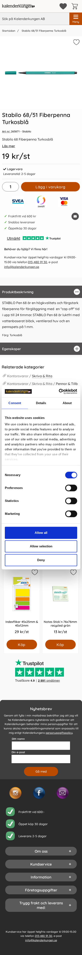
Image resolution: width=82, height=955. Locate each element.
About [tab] (67, 403)
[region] (41, 292)
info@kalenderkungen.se (21, 267)
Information (41, 877)
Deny (41, 560)
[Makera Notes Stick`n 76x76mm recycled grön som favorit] (73, 573)
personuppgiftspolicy (59, 732)
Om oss (41, 851)
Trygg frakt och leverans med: (41, 905)
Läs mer (8, 146)
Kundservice (41, 864)
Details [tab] (41, 403)
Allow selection (41, 546)
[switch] (71, 488)
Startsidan (8, 30)
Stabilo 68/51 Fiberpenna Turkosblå (43, 30)
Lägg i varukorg (50, 187)
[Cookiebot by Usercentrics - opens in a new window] (59, 391)
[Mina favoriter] (63, 6)
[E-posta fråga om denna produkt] (75, 216)
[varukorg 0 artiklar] (75, 6)
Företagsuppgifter (41, 890)
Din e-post (18, 752)
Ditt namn (18, 738)
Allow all (41, 532)
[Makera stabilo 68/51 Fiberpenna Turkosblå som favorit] (76, 43)
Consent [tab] (14, 403)
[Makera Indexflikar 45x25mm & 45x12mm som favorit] (34, 573)
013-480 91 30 (37, 262)
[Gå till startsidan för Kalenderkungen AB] (18, 6)
